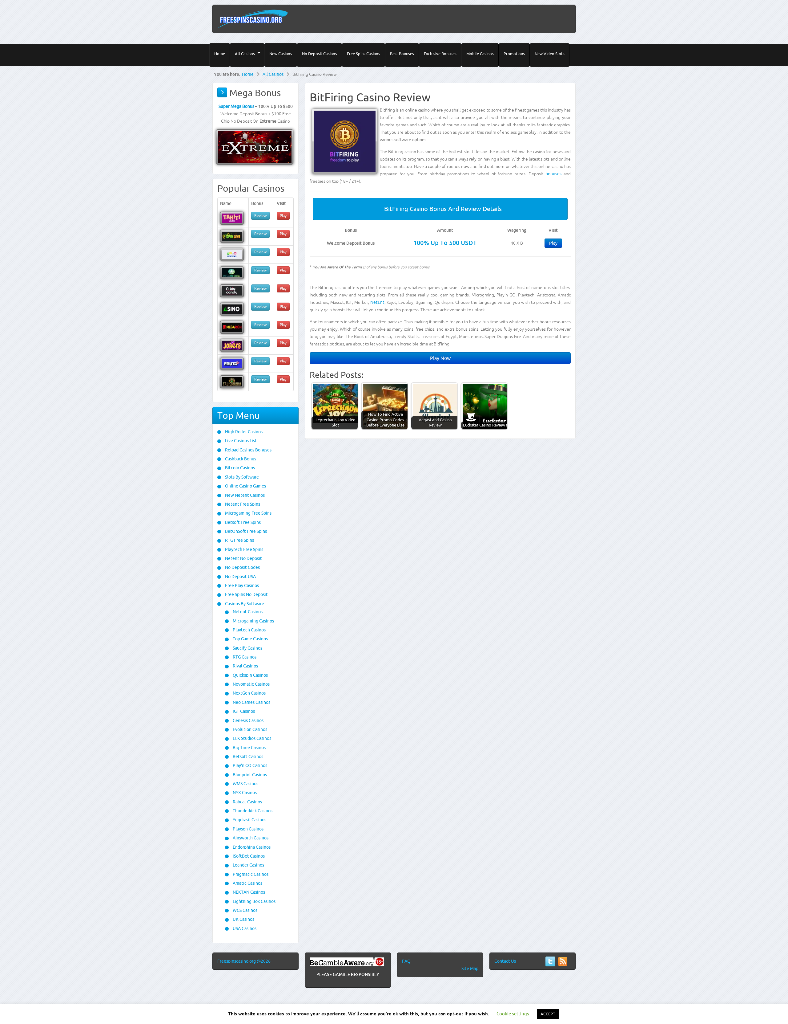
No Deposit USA (240, 576)
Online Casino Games (245, 485)
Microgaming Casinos (253, 620)
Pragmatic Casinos (250, 874)
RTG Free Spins (239, 540)
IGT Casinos (243, 711)
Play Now (440, 358)
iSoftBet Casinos (248, 856)
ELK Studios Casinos (251, 738)
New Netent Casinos (244, 495)
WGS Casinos (244, 910)
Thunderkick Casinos (252, 810)
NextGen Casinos (249, 693)
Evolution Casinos (249, 729)
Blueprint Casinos (249, 774)
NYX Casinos (244, 792)
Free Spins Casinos (363, 53)
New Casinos (280, 53)
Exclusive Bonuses (440, 53)
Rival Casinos (245, 665)
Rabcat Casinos (247, 801)
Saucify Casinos (247, 648)
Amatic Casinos (247, 883)
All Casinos (245, 53)
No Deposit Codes (242, 567)
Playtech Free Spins (243, 549)
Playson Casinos (247, 828)
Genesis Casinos (247, 720)
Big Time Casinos (249, 747)
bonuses (553, 173)
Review (260, 216)
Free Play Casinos (241, 585)
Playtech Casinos (249, 629)
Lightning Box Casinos (253, 901)
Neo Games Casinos (251, 702)
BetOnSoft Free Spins (245, 531)
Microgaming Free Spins (247, 513)
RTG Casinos (244, 657)
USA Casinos (244, 928)
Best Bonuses (402, 53)
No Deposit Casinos (319, 53)
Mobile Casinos (480, 53)
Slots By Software (241, 477)
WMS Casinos (245, 783)
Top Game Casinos (250, 638)
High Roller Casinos (243, 431)
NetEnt (377, 302)
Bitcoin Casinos (239, 467)
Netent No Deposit (243, 558)
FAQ (406, 961)
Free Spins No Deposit (246, 594)
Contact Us (505, 961)
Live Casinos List (240, 440)
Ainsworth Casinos (250, 837)
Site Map (469, 968)
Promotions (514, 53)
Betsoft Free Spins (242, 522)
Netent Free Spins (242, 504)
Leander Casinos (248, 865)
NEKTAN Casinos (248, 892)
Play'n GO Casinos (249, 765)
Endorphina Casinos (251, 847)
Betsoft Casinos (247, 756)
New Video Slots (550, 53)
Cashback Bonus (240, 458)
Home (219, 53)
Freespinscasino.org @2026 (244, 961)
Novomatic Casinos (251, 684)
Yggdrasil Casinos (249, 819)
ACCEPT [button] (548, 1014)
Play (553, 243)
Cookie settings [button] (513, 1013)
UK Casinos (243, 919)
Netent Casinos (247, 611)
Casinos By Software (244, 603)
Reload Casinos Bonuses (247, 449)
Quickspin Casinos (250, 675)
